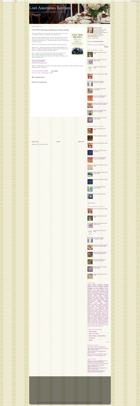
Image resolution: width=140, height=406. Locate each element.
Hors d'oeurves (100, 304)
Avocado (89, 311)
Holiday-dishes (101, 317)
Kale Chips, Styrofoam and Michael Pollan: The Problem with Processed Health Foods (98, 361)
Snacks (106, 309)
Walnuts (100, 305)
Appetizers (100, 318)
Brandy (106, 308)
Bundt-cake (98, 314)
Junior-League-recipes (101, 286)
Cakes (39, 72)
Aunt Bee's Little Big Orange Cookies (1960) (99, 187)
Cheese (106, 288)
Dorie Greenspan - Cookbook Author (97, 335)
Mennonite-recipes (105, 324)
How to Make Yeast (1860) (38, 61)
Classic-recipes (99, 297)
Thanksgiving (95, 292)
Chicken (99, 300)
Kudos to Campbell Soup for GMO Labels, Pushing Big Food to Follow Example (96, 371)
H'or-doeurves (98, 311)
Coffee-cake (93, 294)
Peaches (103, 309)
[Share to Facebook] (56, 71)
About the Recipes (91, 203)
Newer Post (35, 141)
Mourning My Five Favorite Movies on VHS (97, 355)
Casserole (105, 292)
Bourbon (95, 317)
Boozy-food (93, 314)
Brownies (106, 319)
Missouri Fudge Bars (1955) (99, 194)
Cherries (89, 320)
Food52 (90, 340)
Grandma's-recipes (91, 313)
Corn (89, 300)
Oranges (101, 302)
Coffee (95, 302)
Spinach (104, 313)
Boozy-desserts (100, 294)
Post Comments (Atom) (43, 144)
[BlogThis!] (53, 71)
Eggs (98, 290)
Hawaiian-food (90, 308)
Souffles (104, 322)
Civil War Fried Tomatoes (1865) (39, 63)
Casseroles (94, 291)
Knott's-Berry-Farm (91, 326)
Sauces (100, 310)
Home (58, 141)
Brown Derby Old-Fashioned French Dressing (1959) (99, 260)
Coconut (89, 315)
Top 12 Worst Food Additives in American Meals (98, 363)
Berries (89, 322)
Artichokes (95, 319)
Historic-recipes (91, 297)
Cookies (90, 288)
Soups (106, 291)
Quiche (97, 322)
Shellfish (99, 301)
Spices (106, 294)
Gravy (93, 309)
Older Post (81, 141)
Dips (107, 322)
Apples (95, 295)
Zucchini (103, 311)
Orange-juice (97, 309)
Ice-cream (92, 305)
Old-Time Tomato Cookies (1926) (100, 74)
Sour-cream (105, 310)
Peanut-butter (90, 318)
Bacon (101, 292)
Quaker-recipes (97, 323)
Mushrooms (98, 313)
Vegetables (101, 288)
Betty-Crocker (101, 319)
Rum (96, 305)
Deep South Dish (93, 331)
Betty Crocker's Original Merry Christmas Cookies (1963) (99, 96)
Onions (106, 300)
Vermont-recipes (98, 324)
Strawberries (105, 318)
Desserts (90, 286)
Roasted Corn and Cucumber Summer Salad (97, 354)
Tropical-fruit (101, 308)
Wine (94, 290)
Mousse (102, 326)
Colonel (91, 402)
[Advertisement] (58, 129)
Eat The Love (92, 338)
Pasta (100, 320)
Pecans (106, 302)
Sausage (101, 322)
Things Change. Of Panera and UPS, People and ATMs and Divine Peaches (98, 349)
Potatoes (102, 298)
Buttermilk (90, 302)
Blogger (100, 402)
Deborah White (98, 27)
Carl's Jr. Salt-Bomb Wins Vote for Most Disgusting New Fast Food (96, 366)
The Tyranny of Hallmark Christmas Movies (97, 346)
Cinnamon (90, 309)
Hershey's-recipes (91, 323)
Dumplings (93, 322)
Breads (89, 291)
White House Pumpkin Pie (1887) (100, 179)
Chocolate (102, 291)
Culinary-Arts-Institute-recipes (102, 306)
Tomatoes (90, 295)
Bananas (93, 306)
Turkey (106, 311)
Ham (88, 305)
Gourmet (90, 292)
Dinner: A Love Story (93, 333)
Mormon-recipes (97, 326)
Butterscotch (90, 304)
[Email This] (51, 71)
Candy (100, 295)
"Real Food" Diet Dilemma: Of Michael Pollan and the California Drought (97, 369)
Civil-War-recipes (44, 72)
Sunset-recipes (91, 301)
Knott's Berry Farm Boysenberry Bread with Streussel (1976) (100, 253)
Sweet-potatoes (105, 320)
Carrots (93, 311)
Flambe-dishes (95, 320)
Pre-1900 (51, 72)
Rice (96, 308)
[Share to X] (54, 71)
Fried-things (96, 298)
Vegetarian (90, 298)
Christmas (105, 295)
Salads (94, 304)
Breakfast (90, 290)
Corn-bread (106, 304)
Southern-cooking (102, 285)
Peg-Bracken (92, 324)
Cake (36, 72)
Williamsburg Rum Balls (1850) (99, 135)
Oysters (106, 317)
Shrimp (95, 318)
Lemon (102, 300)
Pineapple (106, 301)
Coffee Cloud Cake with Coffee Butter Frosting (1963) (99, 111)
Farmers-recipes (104, 290)
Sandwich (102, 323)
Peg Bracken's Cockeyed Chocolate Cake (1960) (98, 82)
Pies (98, 291)
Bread (106, 298)
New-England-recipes (96, 315)
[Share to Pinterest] (57, 71)
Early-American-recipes (92, 310)
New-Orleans (93, 300)
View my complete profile (93, 38)
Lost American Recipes (49, 7)
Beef (89, 294)
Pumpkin (106, 297)
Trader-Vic (90, 319)
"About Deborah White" (98, 41)
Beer (92, 317)
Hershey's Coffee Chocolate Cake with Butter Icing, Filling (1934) (100, 104)
